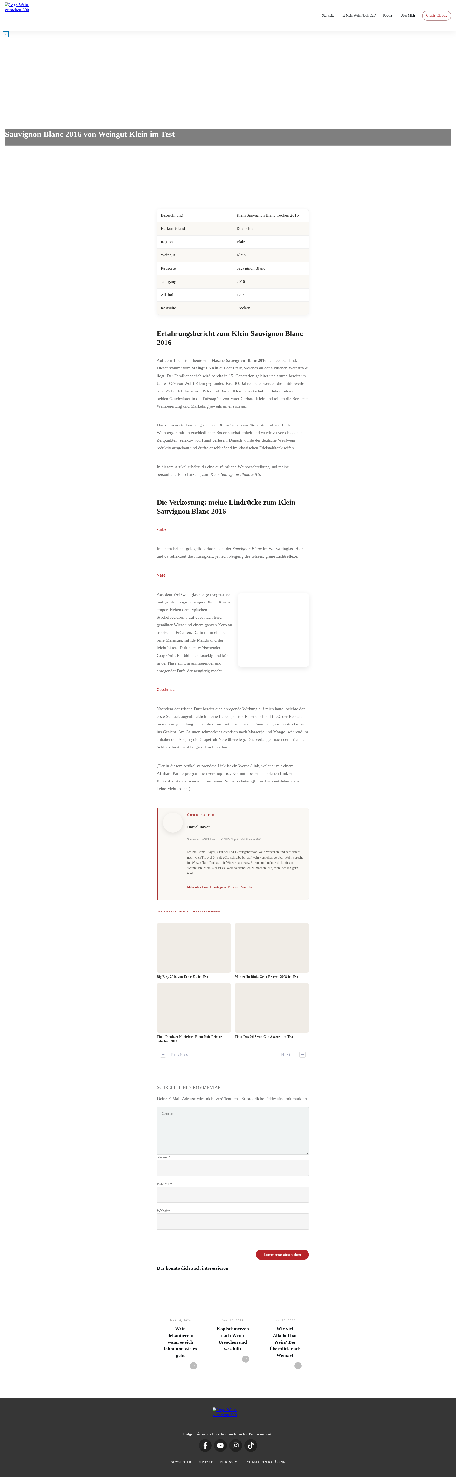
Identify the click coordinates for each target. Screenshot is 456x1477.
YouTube (246, 887)
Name (163, 1157)
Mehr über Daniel (199, 887)
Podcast (233, 887)
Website (164, 1210)
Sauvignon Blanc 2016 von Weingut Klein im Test (90, 134)
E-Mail (164, 1184)
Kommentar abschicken (282, 1255)
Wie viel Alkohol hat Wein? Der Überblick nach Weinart (285, 1342)
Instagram (219, 887)
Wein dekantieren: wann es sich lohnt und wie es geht (180, 1342)
